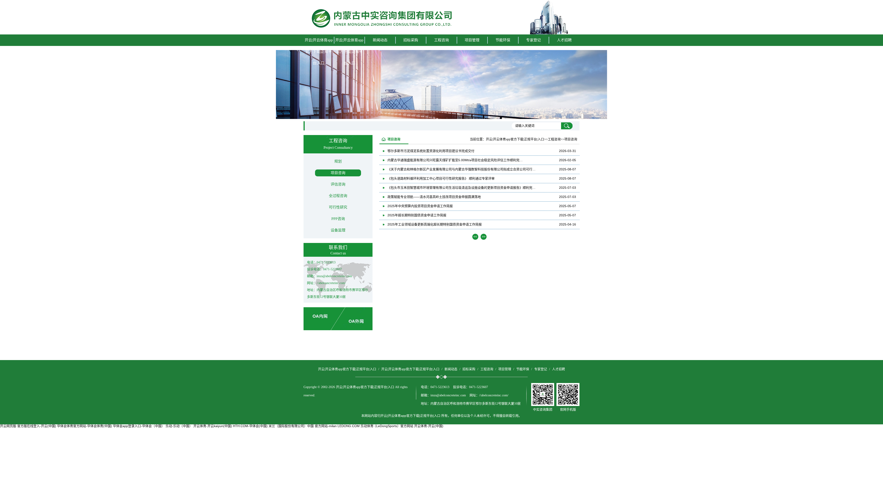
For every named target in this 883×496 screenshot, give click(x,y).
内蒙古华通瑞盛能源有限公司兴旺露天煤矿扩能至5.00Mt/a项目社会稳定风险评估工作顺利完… (455, 160)
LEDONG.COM (349, 426)
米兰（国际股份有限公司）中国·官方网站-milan (303, 426)
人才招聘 (564, 40)
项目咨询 (338, 173)
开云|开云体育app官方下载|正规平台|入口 (319, 51)
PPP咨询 (338, 219)
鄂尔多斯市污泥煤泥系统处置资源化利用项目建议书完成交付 (430, 151)
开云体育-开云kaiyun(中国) (212, 426)
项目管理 (504, 369)
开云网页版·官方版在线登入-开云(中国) (28, 426)
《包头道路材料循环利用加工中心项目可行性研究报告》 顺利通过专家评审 (441, 178)
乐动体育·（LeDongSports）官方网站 (387, 426)
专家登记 (533, 40)
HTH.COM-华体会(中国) (250, 426)
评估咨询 (338, 184)
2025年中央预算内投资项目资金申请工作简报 (420, 206)
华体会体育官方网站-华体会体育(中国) (84, 426)
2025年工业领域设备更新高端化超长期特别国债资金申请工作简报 (434, 224)
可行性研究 (338, 207)
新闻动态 (450, 369)
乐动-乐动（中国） (179, 426)
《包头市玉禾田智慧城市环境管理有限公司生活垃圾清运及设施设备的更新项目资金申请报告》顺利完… (461, 187)
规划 (338, 161)
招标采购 (468, 369)
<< (475, 236)
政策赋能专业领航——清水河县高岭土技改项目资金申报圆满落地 (434, 197)
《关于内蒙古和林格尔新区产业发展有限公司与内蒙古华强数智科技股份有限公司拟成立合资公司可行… (461, 169)
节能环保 (522, 369)
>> (483, 236)
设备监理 (338, 230)
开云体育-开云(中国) (428, 426)
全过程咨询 (338, 196)
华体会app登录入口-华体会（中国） (139, 426)
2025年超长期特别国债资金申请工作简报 (416, 215)
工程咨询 (486, 369)
